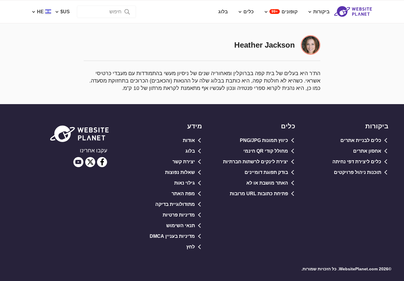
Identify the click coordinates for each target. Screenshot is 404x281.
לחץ (190, 246)
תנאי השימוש (180, 225)
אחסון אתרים (367, 151)
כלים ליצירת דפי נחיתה (356, 161)
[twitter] (90, 162)
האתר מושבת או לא (267, 182)
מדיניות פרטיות (179, 214)
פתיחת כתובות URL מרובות (259, 193)
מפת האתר (183, 193)
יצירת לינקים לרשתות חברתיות (255, 161)
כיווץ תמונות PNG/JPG (264, 140)
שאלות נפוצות (180, 172)
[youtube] (78, 162)
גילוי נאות (184, 182)
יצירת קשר (183, 161)
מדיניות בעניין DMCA (172, 236)
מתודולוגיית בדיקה (175, 204)
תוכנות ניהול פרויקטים (357, 172)
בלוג (190, 151)
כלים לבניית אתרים (360, 140)
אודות (189, 140)
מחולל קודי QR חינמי (265, 151)
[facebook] (102, 162)
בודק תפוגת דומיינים (266, 172)
